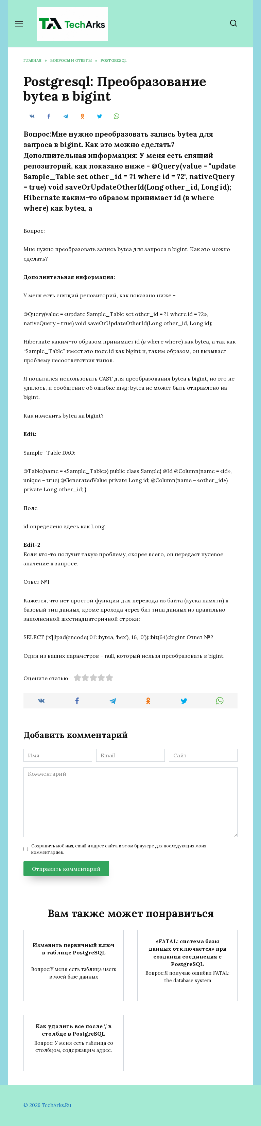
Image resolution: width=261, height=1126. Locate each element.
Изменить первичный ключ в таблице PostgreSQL (74, 949)
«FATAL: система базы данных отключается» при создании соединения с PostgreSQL (188, 952)
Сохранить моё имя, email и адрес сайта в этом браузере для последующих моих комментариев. (118, 849)
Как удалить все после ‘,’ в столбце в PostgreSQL (73, 1029)
